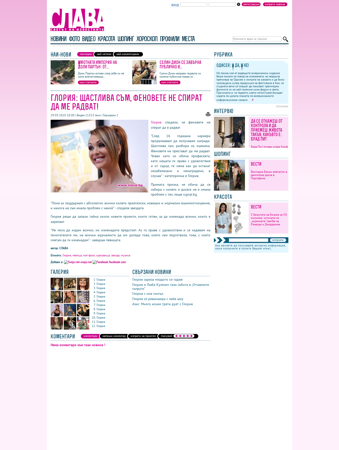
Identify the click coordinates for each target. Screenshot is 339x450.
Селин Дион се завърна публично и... (180, 65)
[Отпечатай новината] (208, 115)
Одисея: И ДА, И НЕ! (232, 65)
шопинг (125, 39)
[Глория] (57, 289)
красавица (103, 255)
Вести (256, 164)
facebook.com (117, 262)
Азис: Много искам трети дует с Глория (162, 304)
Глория (156, 122)
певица (77, 255)
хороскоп (146, 39)
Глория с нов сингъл (147, 293)
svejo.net (86, 262)
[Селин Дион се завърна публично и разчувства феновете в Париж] (144, 83)
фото (74, 39)
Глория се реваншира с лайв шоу (157, 299)
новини (58, 39)
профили (169, 39)
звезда (115, 255)
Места (188, 39)
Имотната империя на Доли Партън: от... (97, 65)
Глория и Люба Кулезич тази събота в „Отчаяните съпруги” (170, 286)
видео (88, 39)
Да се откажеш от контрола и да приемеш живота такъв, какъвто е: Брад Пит (266, 130)
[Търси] (285, 39)
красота (106, 39)
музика (125, 255)
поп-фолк (89, 255)
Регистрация (251, 4)
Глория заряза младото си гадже (157, 279)
